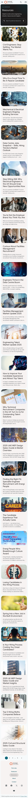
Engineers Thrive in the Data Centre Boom (13, 281)
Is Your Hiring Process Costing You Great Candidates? (12, 647)
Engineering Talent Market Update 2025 (12, 343)
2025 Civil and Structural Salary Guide (14, 744)
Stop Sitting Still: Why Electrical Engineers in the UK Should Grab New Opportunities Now (14, 183)
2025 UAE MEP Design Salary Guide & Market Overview (13, 448)
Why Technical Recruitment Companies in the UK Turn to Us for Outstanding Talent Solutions (14, 412)
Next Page (21, 758)
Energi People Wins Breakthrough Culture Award (12, 551)
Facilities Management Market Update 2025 (13, 312)
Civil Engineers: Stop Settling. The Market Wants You (12, 47)
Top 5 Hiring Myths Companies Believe (11, 713)
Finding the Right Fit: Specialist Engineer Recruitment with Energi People (14, 483)
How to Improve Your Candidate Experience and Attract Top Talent (13, 376)
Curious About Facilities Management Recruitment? (13, 248)
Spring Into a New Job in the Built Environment (14, 614)
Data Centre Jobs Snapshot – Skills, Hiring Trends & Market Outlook (13, 147)
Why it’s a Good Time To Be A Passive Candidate (14, 79)
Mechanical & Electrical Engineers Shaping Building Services (13, 112)
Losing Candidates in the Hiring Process (12, 583)
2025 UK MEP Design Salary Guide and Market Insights (12, 680)
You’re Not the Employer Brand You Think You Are (14, 216)
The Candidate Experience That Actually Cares (10, 517)
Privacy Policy (24, 796)
